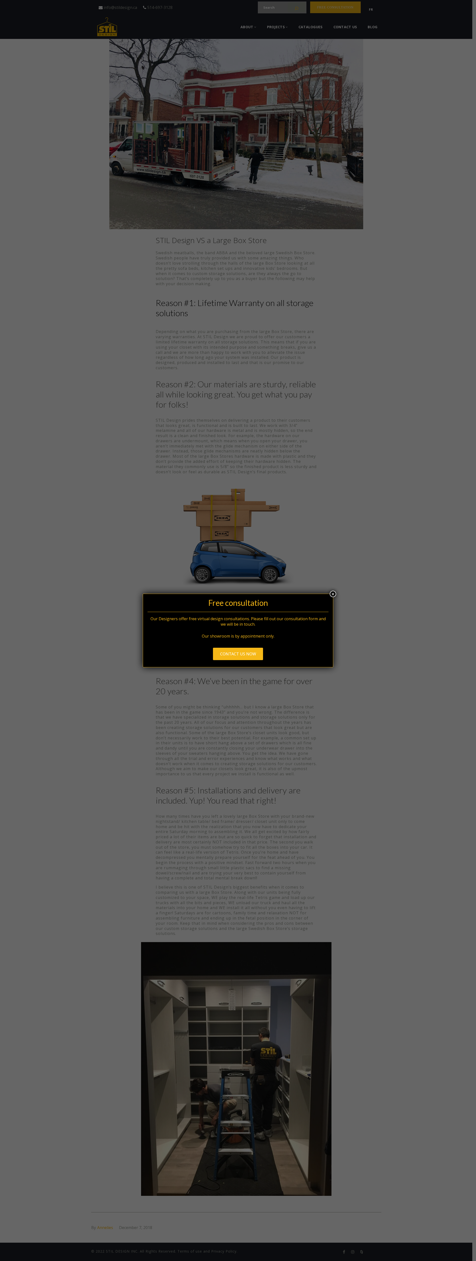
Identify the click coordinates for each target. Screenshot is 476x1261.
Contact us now (238, 654)
